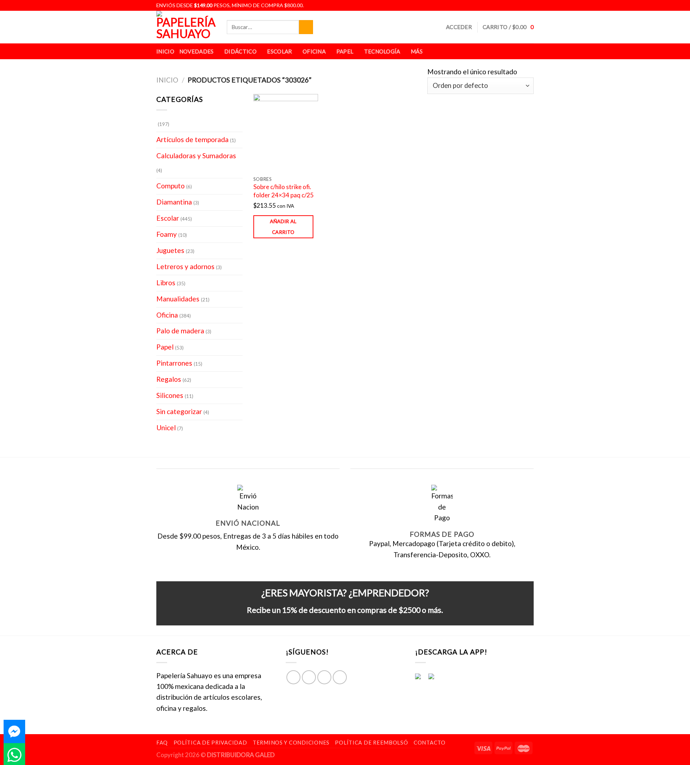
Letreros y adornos (185, 266)
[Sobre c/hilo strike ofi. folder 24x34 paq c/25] (285, 133)
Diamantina (174, 202)
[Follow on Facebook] (504, 5)
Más (417, 51)
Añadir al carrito (283, 226)
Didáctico (240, 51)
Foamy (166, 234)
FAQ (162, 743)
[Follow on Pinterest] (340, 677)
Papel (345, 51)
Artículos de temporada (192, 139)
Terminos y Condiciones (291, 743)
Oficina (314, 51)
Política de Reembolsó (371, 743)
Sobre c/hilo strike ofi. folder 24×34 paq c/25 (283, 190)
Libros (165, 282)
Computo (170, 186)
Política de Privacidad (210, 743)
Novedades (196, 51)
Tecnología (382, 51)
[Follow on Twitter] (521, 5)
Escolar (279, 51)
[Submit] (306, 27)
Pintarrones (174, 363)
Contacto (430, 743)
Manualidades (177, 299)
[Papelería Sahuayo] (186, 27)
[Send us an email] (529, 5)
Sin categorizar (179, 411)
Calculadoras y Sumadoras (196, 155)
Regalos (168, 379)
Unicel (166, 427)
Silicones (169, 395)
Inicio (165, 51)
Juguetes (170, 250)
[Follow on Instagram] (513, 5)
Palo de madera (180, 331)
